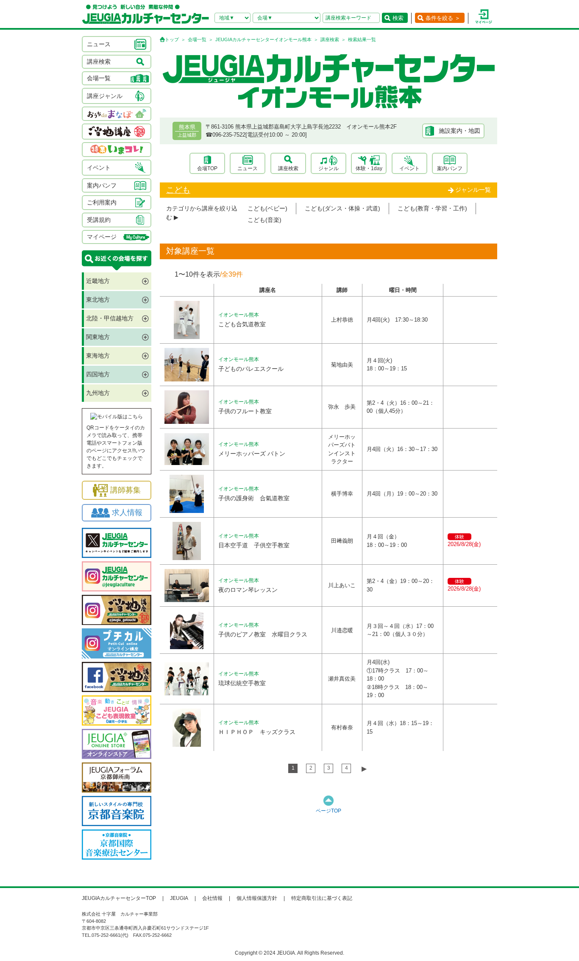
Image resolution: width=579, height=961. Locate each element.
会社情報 (212, 898)
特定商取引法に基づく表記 (321, 898)
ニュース (247, 168)
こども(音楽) (264, 219)
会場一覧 (197, 39)
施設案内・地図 (459, 130)
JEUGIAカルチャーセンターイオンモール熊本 (263, 39)
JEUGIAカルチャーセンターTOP (119, 898)
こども (178, 189)
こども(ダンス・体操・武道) (342, 208)
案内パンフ (449, 168)
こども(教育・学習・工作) (432, 208)
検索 (398, 18)
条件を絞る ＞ (443, 18)
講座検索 (329, 39)
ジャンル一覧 (473, 189)
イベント (409, 168)
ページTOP (328, 811)
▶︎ (364, 768)
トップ (172, 39)
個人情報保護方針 (257, 898)
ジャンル (328, 168)
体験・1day (369, 168)
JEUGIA (179, 898)
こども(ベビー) (267, 208)
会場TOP (207, 168)
